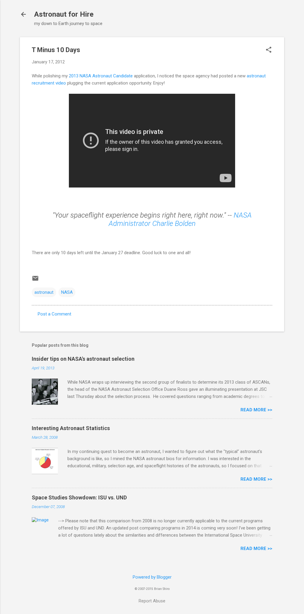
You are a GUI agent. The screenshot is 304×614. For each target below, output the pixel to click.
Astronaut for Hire (64, 14)
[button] (268, 50)
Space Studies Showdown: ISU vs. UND (79, 497)
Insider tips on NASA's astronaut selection (83, 359)
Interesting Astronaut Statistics (71, 428)
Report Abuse (152, 601)
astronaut (43, 292)
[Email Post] (35, 280)
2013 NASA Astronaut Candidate (101, 76)
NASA (67, 292)
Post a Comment (54, 314)
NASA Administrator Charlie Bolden (180, 219)
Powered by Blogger (152, 577)
